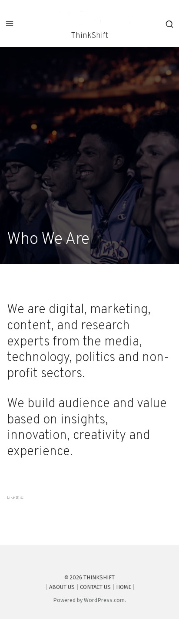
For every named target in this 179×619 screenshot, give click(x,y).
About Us (62, 587)
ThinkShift (89, 36)
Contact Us (95, 587)
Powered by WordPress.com (89, 600)
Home (123, 587)
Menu (9, 23)
